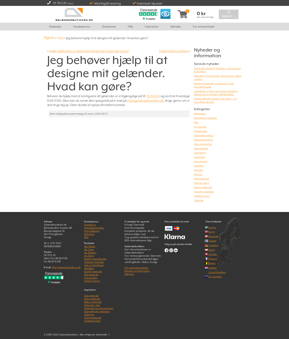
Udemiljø (198, 200)
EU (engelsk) (215, 276)
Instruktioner (201, 161)
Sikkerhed (89, 234)
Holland (212, 267)
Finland (212, 241)
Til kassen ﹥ (229, 14)
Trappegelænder (93, 317)
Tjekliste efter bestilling (174, 51)
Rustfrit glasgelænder (95, 259)
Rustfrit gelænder (203, 187)
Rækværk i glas (92, 305)
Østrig (211, 250)
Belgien (212, 263)
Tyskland (213, 245)
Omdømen (109, 26)
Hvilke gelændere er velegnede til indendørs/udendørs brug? (89, 51)
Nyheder (175, 26)
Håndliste (89, 268)
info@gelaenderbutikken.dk (145, 100)
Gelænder (55, 26)
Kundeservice (82, 26)
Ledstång (199, 165)
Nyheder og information (137, 271)
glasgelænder (201, 148)
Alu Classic (89, 246)
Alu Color (89, 249)
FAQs (60, 38)
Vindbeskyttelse (92, 321)
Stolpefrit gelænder (204, 191)
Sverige (212, 227)
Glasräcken (200, 152)
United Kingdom (217, 272)
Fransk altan (200, 131)
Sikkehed (129, 274)
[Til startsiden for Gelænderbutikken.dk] (74, 14)
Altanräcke (200, 113)
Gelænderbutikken (204, 135)
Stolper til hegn (92, 281)
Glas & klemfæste (203, 139)
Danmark (213, 236)
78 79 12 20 (59, 3)
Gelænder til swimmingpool (98, 308)
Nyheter (198, 174)
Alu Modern (90, 252)
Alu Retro (89, 255)
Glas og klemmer (203, 144)
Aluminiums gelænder (205, 118)
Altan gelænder (92, 299)
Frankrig (212, 258)
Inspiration (151, 26)
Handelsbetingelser (94, 228)
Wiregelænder (91, 274)
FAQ (130, 26)
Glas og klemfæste (94, 265)
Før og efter (200, 126)
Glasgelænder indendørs (97, 311)
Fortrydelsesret (92, 231)
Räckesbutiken (202, 178)
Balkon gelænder (93, 302)
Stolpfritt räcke (202, 196)
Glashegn (89, 314)
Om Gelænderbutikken (136, 267)
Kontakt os (90, 224)
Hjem (49, 37)
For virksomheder (204, 26)
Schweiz (212, 254)
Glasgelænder (91, 295)
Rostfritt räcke (201, 183)
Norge (211, 231)
